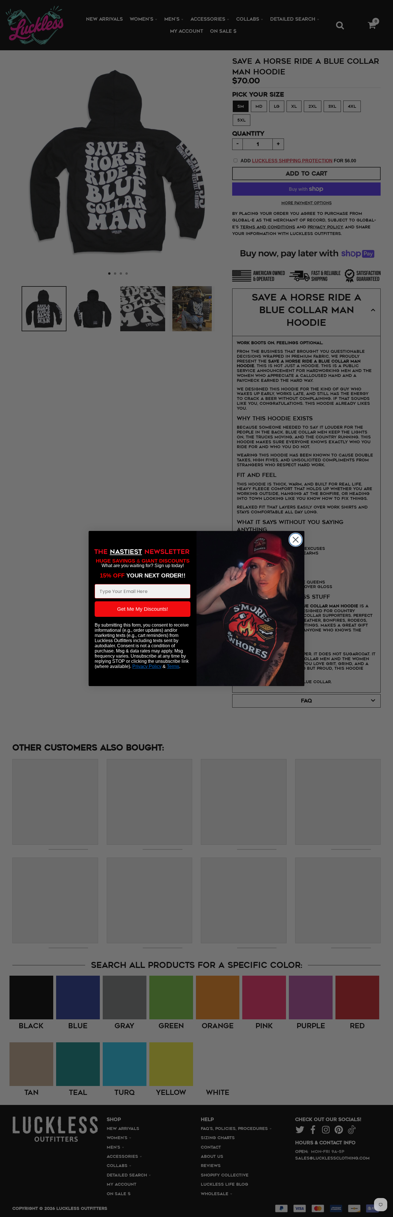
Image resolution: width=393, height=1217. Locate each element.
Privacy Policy (146, 666)
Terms (173, 666)
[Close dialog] (295, 539)
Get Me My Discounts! (142, 609)
